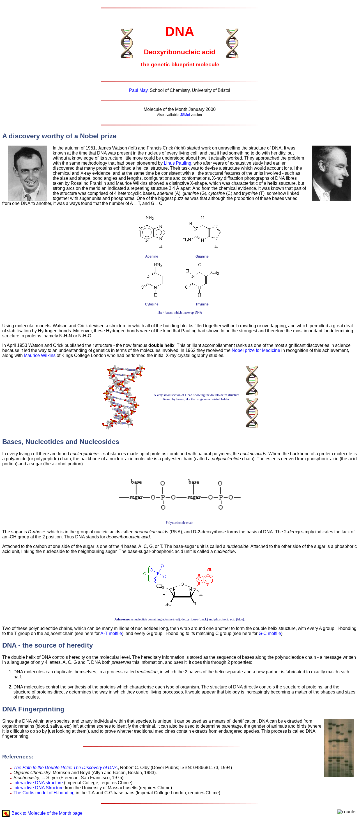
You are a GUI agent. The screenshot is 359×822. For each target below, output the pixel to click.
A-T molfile (111, 633)
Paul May (138, 90)
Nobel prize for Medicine (256, 350)
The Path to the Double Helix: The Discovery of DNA (65, 767)
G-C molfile (270, 633)
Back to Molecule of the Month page (46, 813)
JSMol (185, 115)
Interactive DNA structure (38, 782)
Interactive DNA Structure (38, 787)
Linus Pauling (177, 163)
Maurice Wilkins (40, 355)
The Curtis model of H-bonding (44, 792)
